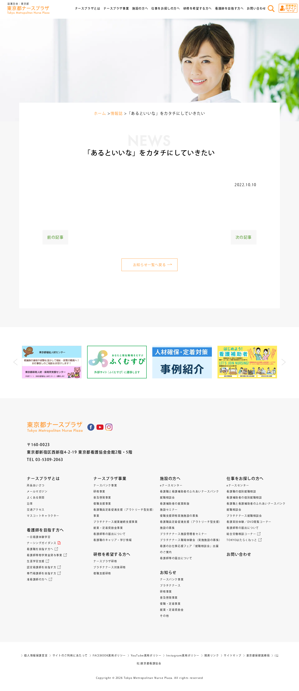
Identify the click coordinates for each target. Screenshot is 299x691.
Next (283, 362)
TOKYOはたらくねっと (242, 540)
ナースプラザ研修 (105, 561)
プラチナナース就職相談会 (244, 515)
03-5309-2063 (49, 459)
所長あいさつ (36, 485)
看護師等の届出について (109, 534)
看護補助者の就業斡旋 (174, 503)
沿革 (30, 503)
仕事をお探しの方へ (245, 478)
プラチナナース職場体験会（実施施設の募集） (191, 540)
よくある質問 (36, 497)
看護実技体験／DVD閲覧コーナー (249, 521)
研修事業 (99, 491)
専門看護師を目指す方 (41, 573)
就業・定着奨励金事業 (108, 528)
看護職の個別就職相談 (241, 491)
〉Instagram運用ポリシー (181, 655)
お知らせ (168, 572)
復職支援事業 (102, 503)
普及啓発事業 (102, 497)
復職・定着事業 (170, 603)
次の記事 (243, 237)
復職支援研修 (102, 573)
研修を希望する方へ (111, 554)
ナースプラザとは (43, 478)
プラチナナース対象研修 (109, 567)
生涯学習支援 (36, 561)
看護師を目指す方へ (45, 530)
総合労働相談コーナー (241, 534)
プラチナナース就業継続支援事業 (115, 521)
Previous (15, 362)
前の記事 (55, 237)
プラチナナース (170, 585)
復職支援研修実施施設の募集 (179, 515)
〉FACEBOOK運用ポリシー (108, 655)
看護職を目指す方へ (40, 549)
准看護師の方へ (37, 579)
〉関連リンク (210, 655)
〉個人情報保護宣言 (34, 655)
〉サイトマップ (231, 655)
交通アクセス (36, 509)
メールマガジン (37, 491)
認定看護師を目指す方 (41, 567)
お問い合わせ (256, 8)
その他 (164, 615)
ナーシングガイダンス (41, 543)
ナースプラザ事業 (109, 478)
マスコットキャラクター (43, 515)
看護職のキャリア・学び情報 (112, 540)
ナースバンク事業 (105, 485)
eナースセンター (171, 485)
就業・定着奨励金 (172, 609)
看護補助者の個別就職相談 (244, 497)
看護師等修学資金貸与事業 (44, 555)
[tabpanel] (52, 362)
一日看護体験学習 (38, 537)
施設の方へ (170, 478)
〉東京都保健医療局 (256, 655)
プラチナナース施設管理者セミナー (183, 534)
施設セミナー (169, 509)
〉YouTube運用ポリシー (144, 655)
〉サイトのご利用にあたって (69, 655)
